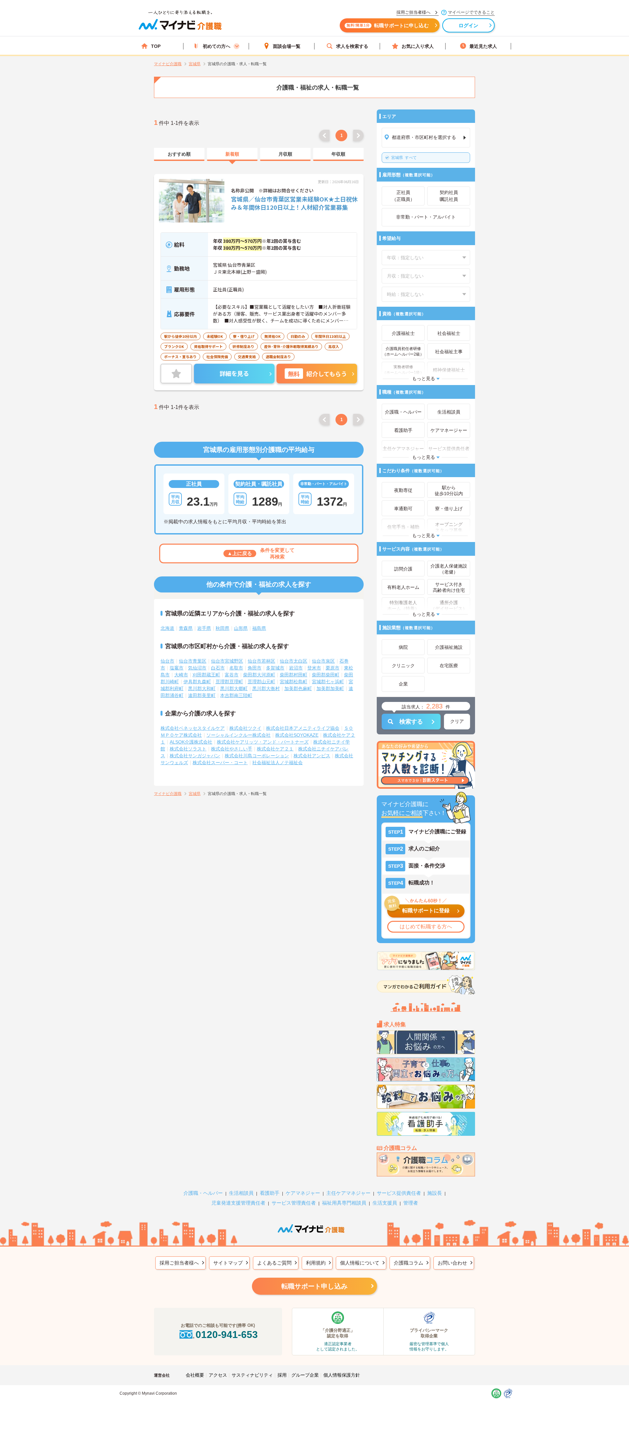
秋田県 (222, 628)
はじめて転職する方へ (426, 926)
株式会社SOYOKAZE (296, 735)
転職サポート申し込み (314, 1286)
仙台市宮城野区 (227, 661)
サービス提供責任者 (399, 1193)
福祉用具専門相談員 (344, 1203)
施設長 (434, 1193)
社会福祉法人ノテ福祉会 (277, 762)
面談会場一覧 (286, 46)
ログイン (469, 25)
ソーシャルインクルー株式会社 (238, 735)
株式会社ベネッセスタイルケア (193, 728)
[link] (179, 154)
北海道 (167, 628)
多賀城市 (275, 667)
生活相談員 (241, 1193)
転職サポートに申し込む (388, 25)
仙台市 (167, 661)
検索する (411, 721)
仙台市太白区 (293, 661)
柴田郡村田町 (293, 674)
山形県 (241, 628)
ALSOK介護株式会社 (191, 742)
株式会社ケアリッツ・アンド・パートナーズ (263, 742)
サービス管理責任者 (294, 1203)
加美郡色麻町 (298, 688)
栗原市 (332, 667)
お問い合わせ (452, 1263)
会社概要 (195, 1375)
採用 (282, 1375)
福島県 (259, 628)
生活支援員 (384, 1203)
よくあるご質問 (274, 1263)
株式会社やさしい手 (231, 748)
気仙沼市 (197, 667)
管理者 (410, 1203)
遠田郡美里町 (202, 695)
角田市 (254, 667)
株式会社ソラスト (188, 748)
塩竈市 (176, 667)
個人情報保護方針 (341, 1375)
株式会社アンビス (312, 755)
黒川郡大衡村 (266, 688)
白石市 (218, 667)
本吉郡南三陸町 (236, 695)
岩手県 (204, 628)
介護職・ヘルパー (203, 1193)
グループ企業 (305, 1375)
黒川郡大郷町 (234, 688)
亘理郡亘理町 (229, 681)
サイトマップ (228, 1263)
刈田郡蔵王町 (206, 674)
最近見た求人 (483, 46)
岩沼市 (296, 667)
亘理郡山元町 (261, 681)
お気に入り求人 (418, 46)
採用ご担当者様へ (179, 1263)
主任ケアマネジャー (348, 1193)
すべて (404, 157)
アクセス (218, 1375)
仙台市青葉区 (192, 661)
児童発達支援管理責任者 (238, 1203)
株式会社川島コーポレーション (257, 755)
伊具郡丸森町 (197, 681)
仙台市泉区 (323, 661)
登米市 (314, 667)
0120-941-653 (227, 1334)
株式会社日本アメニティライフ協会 (302, 728)
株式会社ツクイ (245, 728)
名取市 (236, 667)
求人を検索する (352, 46)
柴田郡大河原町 (259, 674)
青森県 (186, 628)
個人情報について (359, 1263)
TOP (156, 46)
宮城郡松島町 (293, 681)
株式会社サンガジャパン (195, 755)
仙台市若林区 (261, 661)
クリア (457, 721)
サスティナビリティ (252, 1375)
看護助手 (269, 1193)
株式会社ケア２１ (275, 748)
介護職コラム (408, 1263)
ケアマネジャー (303, 1193)
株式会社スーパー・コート (220, 762)
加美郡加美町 (330, 688)
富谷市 (231, 674)
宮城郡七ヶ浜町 (328, 681)
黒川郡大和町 (202, 688)
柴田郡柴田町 (325, 674)
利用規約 (316, 1263)
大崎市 (181, 674)
